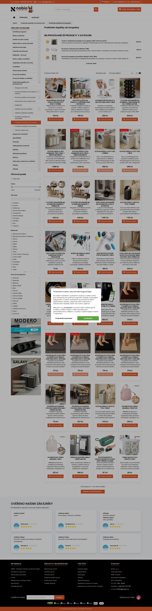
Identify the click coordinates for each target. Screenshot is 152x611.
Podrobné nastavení (64, 318)
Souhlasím (88, 318)
